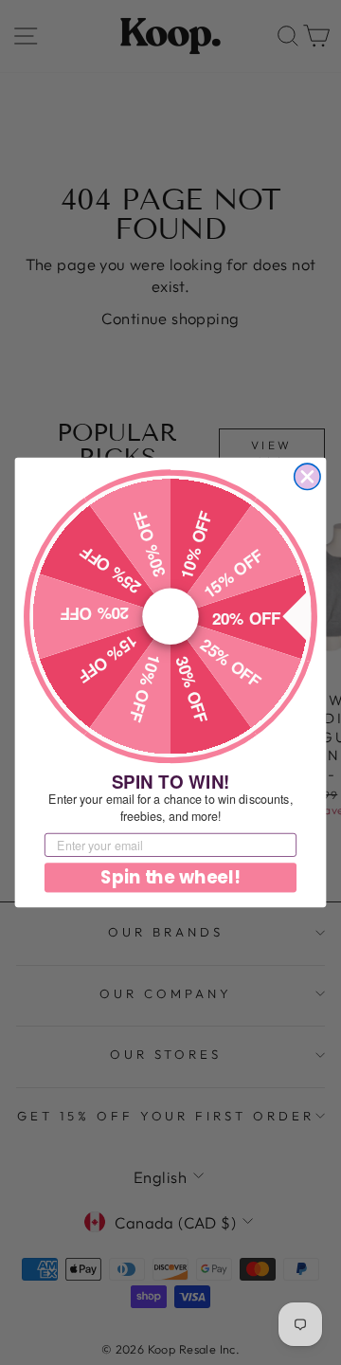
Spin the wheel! (170, 877)
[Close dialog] (307, 476)
